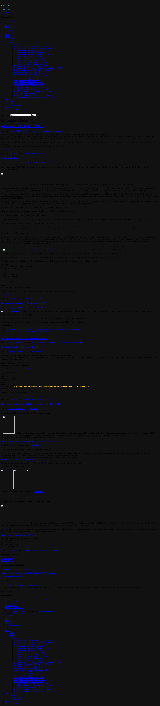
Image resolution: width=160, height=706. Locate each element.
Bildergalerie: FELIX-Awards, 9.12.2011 (28, 72)
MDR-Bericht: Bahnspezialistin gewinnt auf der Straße (20, 569)
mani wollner (36, 131)
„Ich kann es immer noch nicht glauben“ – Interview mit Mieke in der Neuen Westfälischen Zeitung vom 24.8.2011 (44, 329)
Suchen (3, 113)
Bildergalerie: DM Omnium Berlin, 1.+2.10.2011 (31, 62)
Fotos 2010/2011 (15, 44)
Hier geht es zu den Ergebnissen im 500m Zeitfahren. (19, 535)
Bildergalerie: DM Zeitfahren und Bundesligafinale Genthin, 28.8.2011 (38, 68)
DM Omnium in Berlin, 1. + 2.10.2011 (22, 126)
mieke (36, 163)
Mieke (7, 99)
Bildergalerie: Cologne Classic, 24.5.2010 (28, 58)
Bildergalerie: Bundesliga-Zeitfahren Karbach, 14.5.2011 (33, 46)
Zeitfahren (78, 342)
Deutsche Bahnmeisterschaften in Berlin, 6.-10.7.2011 (30, 404)
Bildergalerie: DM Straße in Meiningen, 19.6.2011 (31, 66)
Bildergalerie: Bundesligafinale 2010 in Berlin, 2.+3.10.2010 (35, 48)
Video (12, 43)
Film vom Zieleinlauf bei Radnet (12, 577)
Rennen (8, 29)
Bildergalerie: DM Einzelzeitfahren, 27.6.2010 (30, 60)
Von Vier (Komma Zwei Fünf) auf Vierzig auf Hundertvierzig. (22, 585)
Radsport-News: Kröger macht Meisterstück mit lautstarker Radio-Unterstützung (28, 573)
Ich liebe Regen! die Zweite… (15, 604)
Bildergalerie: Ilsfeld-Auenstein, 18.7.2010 (28, 74)
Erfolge (12, 101)
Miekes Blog (9, 27)
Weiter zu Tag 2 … (7, 150)
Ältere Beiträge (7, 559)
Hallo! (7, 25)
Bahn (28, 153)
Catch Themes (18, 613)
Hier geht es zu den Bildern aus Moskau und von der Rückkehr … (24, 339)
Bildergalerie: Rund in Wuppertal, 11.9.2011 (29, 84)
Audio (12, 39)
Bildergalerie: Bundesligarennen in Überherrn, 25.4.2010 (33, 54)
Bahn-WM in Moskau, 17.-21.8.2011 (21, 347)
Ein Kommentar (46, 308)
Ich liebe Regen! (11, 606)
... (141, 587)
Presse (12, 41)
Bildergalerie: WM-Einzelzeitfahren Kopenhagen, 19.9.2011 (34, 97)
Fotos (7, 35)
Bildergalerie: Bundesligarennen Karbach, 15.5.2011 (32, 56)
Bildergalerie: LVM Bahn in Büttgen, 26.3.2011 (30, 76)
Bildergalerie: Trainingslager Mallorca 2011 (29, 88)
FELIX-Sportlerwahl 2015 (14, 608)
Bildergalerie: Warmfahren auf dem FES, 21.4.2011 (31, 90)
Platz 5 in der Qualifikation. (28, 369)
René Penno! (35, 445)
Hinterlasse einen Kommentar (51, 131)
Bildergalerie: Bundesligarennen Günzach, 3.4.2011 (32, 52)
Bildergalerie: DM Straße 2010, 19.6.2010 (28, 64)
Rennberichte (14, 31)
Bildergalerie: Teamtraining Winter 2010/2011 (29, 86)
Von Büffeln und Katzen (13, 602)
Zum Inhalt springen (8, 21)
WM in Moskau (9, 158)
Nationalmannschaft (54, 342)
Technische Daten (16, 103)
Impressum (9, 107)
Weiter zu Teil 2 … (7, 295)
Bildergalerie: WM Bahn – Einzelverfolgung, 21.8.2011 (33, 91)
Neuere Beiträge (7, 561)
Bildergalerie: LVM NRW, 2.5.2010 (26, 80)
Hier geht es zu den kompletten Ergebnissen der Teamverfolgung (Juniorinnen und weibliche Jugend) (35, 441)
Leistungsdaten (15, 105)
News (12, 33)
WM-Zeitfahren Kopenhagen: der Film (27, 93)
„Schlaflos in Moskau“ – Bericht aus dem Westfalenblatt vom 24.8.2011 (30, 331)
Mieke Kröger (6, 5)
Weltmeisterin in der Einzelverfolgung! (23, 303)
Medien (7, 37)
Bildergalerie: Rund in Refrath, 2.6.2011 (28, 82)
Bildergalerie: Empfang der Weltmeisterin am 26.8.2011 (33, 70)
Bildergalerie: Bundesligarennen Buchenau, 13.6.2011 (32, 50)
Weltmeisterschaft (36, 298)
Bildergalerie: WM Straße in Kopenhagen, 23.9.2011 (32, 95)
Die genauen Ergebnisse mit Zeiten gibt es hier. (17, 459)
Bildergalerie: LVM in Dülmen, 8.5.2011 (28, 78)
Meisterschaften (36, 153)
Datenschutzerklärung (12, 109)
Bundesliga (35, 550)
